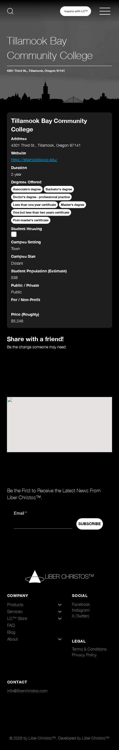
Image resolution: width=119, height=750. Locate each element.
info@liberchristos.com (27, 690)
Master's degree (72, 204)
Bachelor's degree (59, 189)
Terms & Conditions (89, 648)
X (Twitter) (80, 615)
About (12, 638)
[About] (60, 639)
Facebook (81, 604)
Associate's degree (27, 189)
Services (14, 611)
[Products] (60, 604)
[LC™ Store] (60, 618)
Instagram (81, 609)
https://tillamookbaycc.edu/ (34, 159)
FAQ (11, 625)
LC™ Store (17, 618)
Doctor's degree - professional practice (41, 197)
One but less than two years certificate (41, 212)
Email (20, 513)
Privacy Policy (84, 654)
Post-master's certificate (30, 220)
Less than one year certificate (34, 204)
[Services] (60, 611)
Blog (11, 632)
